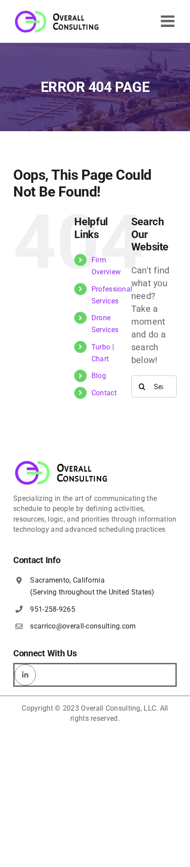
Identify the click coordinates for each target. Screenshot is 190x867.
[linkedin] (25, 674)
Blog (98, 375)
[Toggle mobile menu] (169, 21)
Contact (104, 393)
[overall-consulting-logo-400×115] (61, 463)
